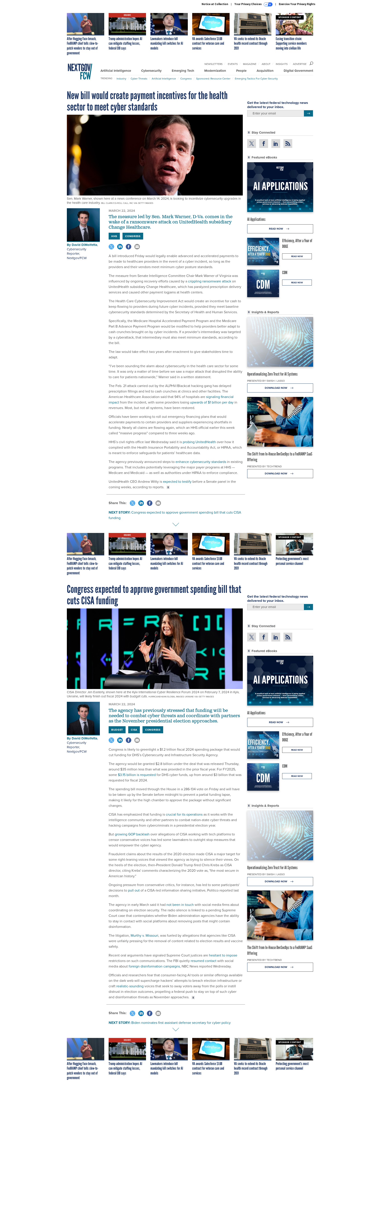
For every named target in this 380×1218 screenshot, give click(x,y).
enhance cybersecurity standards (200, 461)
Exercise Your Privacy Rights (297, 4)
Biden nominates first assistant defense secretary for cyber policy (181, 1022)
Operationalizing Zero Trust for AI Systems (272, 374)
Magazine (249, 64)
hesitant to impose (223, 955)
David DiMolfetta (84, 244)
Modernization (215, 70)
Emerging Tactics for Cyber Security (256, 78)
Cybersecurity (151, 70)
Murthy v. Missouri (144, 935)
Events (233, 64)
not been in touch (180, 904)
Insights (282, 64)
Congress (186, 78)
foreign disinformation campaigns (154, 966)
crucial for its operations (184, 814)
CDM (284, 272)
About (266, 64)
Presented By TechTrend (264, 466)
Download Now (276, 388)
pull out (134, 890)
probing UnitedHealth (199, 441)
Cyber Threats (139, 78)
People (241, 70)
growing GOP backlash (132, 834)
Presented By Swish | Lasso (266, 381)
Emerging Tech (183, 70)
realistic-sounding (130, 986)
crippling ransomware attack (209, 281)
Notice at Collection (215, 4)
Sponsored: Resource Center (213, 78)
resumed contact (203, 960)
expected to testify (177, 481)
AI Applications (256, 219)
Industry (121, 78)
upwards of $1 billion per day (212, 402)
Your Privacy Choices (248, 4)
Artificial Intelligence (115, 70)
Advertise (300, 64)
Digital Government (298, 70)
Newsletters (214, 64)
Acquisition (265, 70)
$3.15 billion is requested (137, 774)
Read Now (276, 228)
